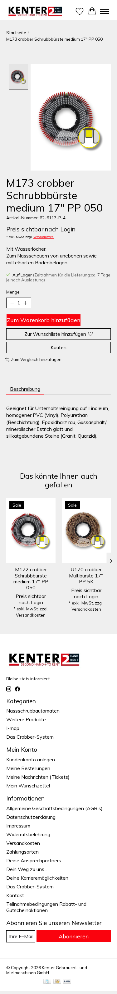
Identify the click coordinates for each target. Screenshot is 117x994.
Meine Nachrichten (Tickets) (38, 777)
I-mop (12, 728)
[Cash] (57, 982)
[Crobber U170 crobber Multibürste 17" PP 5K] (86, 530)
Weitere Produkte (26, 719)
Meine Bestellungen (28, 768)
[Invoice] (47, 982)
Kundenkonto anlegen (30, 759)
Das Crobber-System (30, 737)
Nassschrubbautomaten (33, 711)
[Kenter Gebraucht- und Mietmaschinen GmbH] (35, 11)
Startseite (16, 32)
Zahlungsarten (22, 852)
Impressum (18, 826)
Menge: (13, 292)
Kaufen (58, 347)
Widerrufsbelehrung (28, 834)
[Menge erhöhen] (25, 303)
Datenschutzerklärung (31, 817)
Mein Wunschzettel (28, 785)
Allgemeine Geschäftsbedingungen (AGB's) (54, 808)
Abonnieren (74, 936)
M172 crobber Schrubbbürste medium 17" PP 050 (30, 578)
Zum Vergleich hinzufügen (36, 359)
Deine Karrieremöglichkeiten (37, 878)
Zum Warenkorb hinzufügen (43, 320)
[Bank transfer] (67, 982)
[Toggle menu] (104, 11)
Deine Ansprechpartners (33, 860)
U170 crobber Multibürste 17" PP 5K (86, 575)
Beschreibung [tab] (25, 389)
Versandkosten (43, 237)
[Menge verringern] (12, 303)
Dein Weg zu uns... (26, 869)
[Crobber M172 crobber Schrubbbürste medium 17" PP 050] (31, 530)
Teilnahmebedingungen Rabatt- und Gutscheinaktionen (46, 907)
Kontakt (15, 895)
